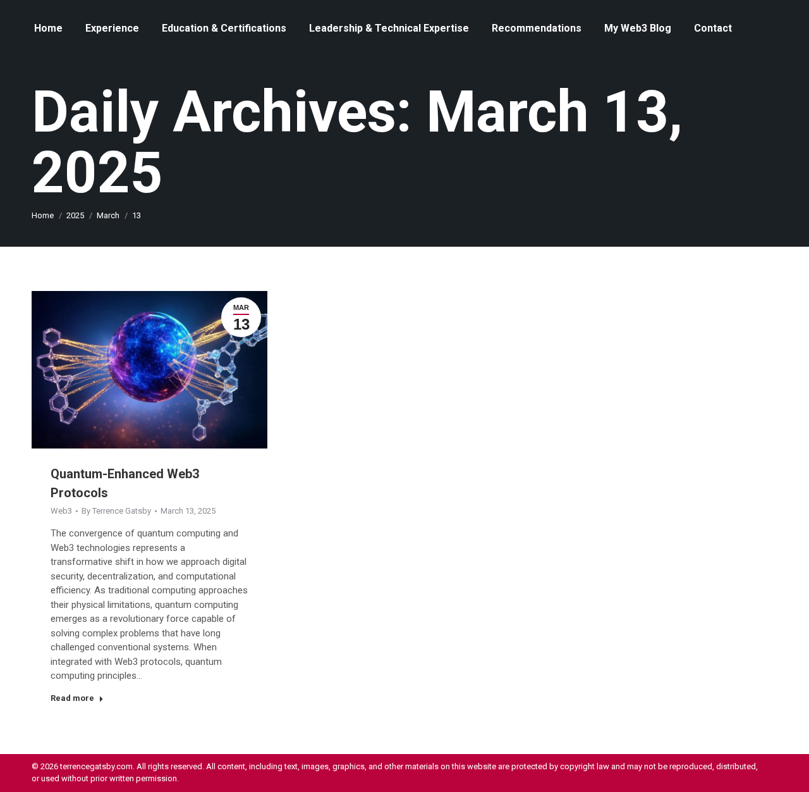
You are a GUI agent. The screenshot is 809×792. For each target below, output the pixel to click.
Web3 (61, 511)
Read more (72, 698)
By (116, 511)
